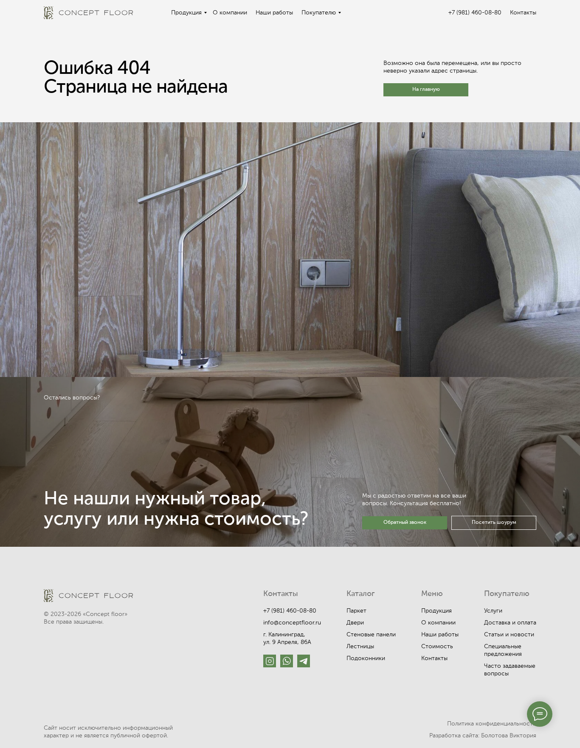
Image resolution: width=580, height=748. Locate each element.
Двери (355, 623)
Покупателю (318, 13)
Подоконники (365, 658)
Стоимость (437, 647)
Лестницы (360, 647)
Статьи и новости (509, 635)
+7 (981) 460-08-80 (474, 13)
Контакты (523, 13)
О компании (230, 13)
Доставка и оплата (510, 623)
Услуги (493, 611)
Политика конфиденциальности (491, 724)
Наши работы (274, 13)
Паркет (356, 611)
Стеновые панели (371, 635)
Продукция (186, 13)
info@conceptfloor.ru (292, 623)
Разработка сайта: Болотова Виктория (482, 736)
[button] (404, 522)
